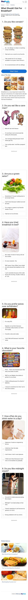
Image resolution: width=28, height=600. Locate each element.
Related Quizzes (5, 541)
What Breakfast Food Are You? (9, 582)
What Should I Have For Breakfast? (10, 554)
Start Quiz (14, 71)
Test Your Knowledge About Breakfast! (11, 568)
